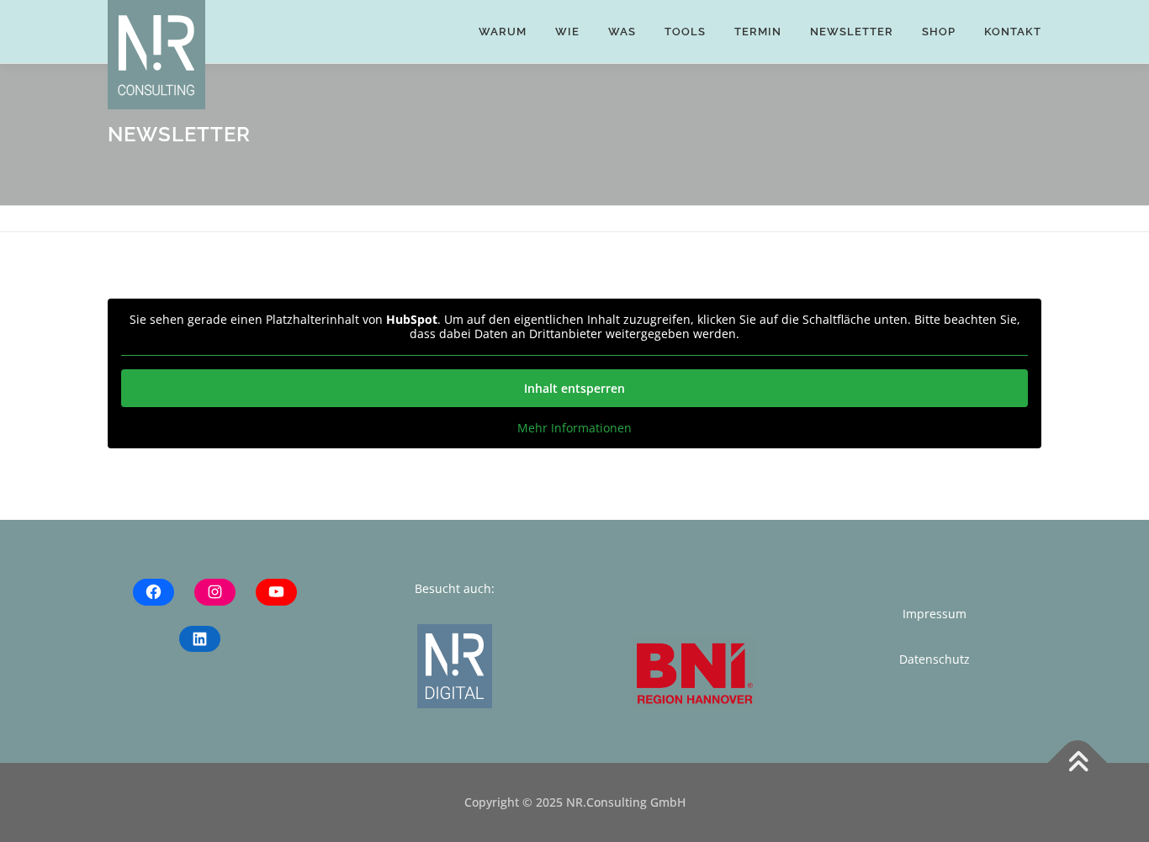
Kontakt (1012, 31)
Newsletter (851, 31)
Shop (939, 31)
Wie (567, 31)
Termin (757, 31)
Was (622, 31)
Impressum (934, 614)
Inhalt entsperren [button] (574, 388)
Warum (503, 31)
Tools (685, 31)
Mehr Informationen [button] (574, 428)
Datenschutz (934, 659)
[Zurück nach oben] (1078, 763)
